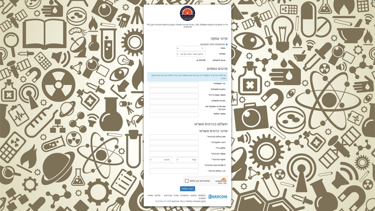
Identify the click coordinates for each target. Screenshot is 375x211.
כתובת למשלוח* (218, 89)
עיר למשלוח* (219, 83)
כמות (223, 48)
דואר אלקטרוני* (218, 142)
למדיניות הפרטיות (163, 201)
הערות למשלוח (218, 100)
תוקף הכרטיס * (218, 159)
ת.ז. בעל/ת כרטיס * (216, 171)
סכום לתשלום (219, 60)
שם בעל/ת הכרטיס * (216, 136)
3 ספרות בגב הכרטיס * (214, 165)
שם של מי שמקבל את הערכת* (215, 107)
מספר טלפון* (219, 114)
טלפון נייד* (220, 148)
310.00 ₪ (201, 60)
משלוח (222, 54)
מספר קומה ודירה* (217, 95)
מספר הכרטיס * (218, 154)
